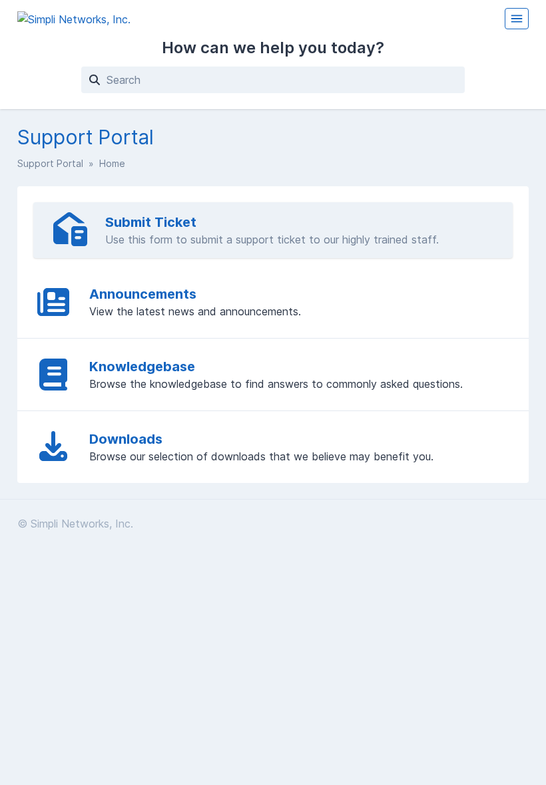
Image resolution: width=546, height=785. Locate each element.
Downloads (125, 439)
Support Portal (50, 163)
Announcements (142, 294)
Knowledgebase (142, 367)
